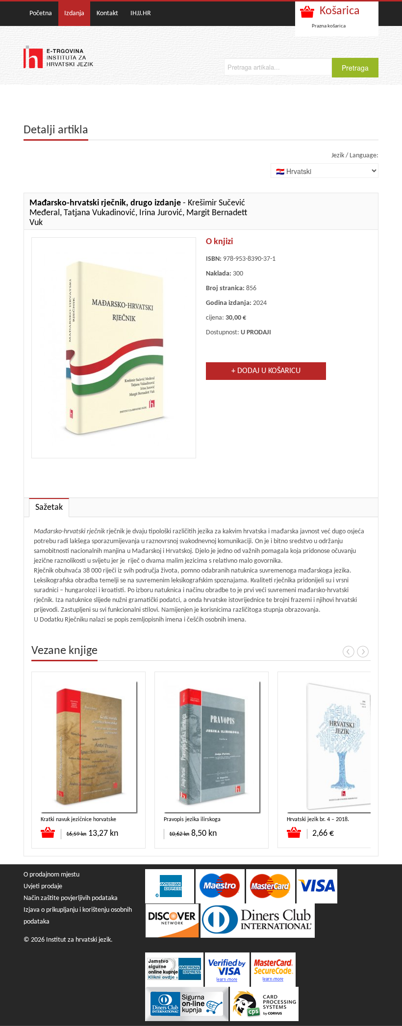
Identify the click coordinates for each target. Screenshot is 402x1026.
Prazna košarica (329, 26)
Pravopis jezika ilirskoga (192, 820)
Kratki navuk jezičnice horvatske (78, 820)
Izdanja (74, 13)
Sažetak (49, 507)
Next (363, 651)
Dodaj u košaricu (48, 832)
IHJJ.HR (140, 13)
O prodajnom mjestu (51, 874)
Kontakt (107, 13)
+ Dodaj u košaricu (266, 371)
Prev (348, 651)
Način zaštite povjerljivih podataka (71, 898)
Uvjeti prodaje (43, 886)
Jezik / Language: (354, 155)
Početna (40, 13)
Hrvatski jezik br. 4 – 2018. (318, 820)
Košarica (340, 11)
